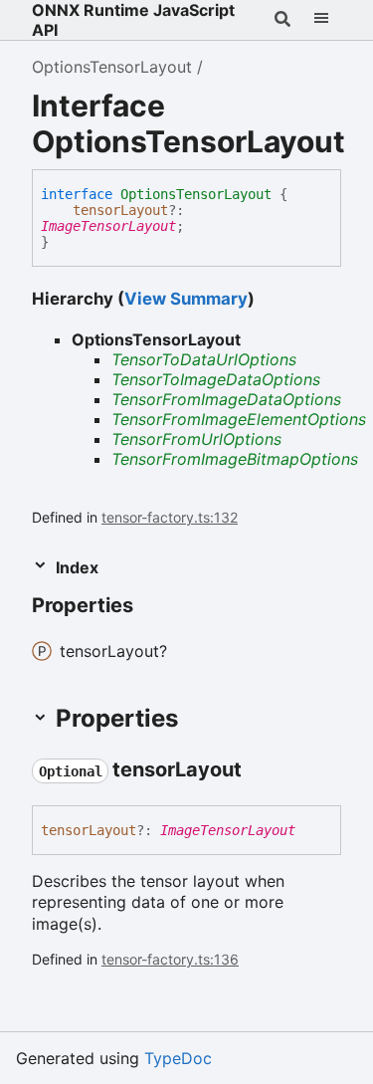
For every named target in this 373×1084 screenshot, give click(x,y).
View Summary (186, 299)
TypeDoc (178, 1058)
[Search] (282, 20)
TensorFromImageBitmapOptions (234, 459)
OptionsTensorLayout (112, 67)
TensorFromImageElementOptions (238, 419)
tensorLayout (120, 210)
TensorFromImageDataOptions (226, 399)
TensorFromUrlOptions (196, 439)
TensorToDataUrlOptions (203, 359)
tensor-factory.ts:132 (169, 517)
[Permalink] (260, 770)
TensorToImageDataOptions (215, 379)
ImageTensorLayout (108, 226)
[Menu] (321, 20)
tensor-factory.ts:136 (170, 959)
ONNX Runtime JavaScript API (133, 20)
